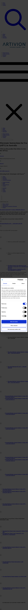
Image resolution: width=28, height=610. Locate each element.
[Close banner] (26, 279)
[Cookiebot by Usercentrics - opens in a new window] (17, 280)
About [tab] (23, 283)
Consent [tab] (5, 283)
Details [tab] (14, 283)
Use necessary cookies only (14, 329)
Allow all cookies (14, 321)
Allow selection (14, 325)
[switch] (25, 308)
